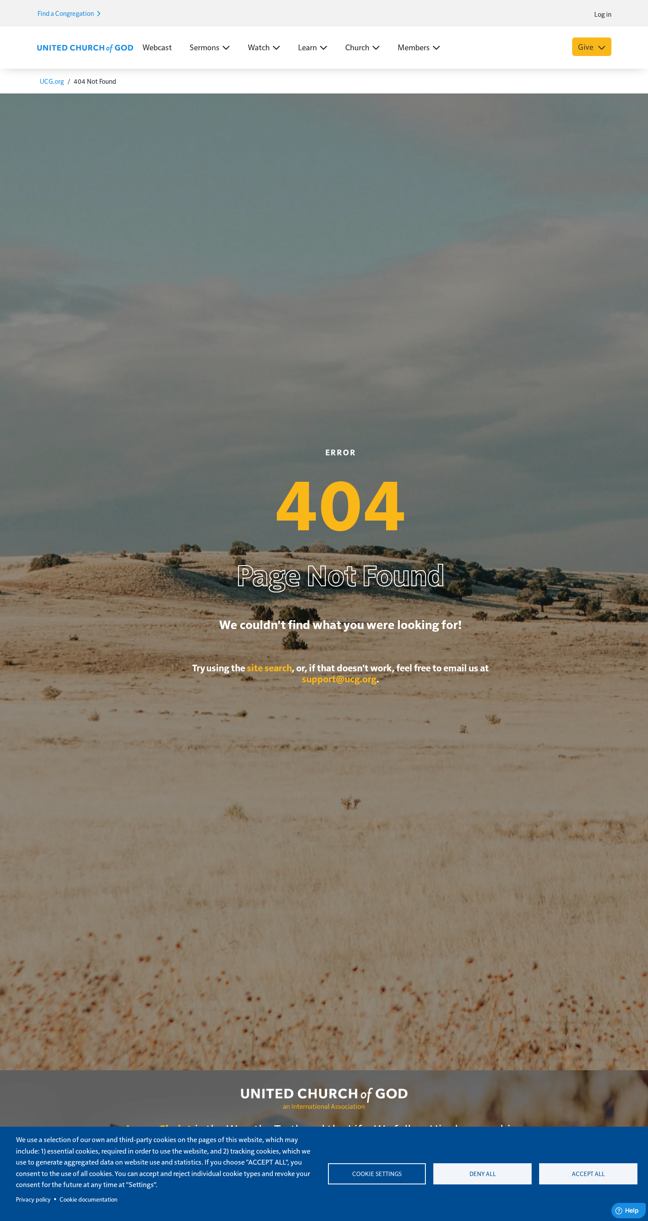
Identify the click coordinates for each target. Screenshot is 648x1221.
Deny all (482, 1173)
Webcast (157, 47)
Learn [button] (307, 47)
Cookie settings (377, 1173)
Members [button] (414, 47)
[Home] (85, 47)
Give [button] (586, 46)
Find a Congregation (66, 13)
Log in (602, 14)
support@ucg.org (339, 679)
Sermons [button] (205, 47)
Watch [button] (259, 47)
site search (269, 668)
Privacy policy (33, 1199)
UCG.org (52, 81)
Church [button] (357, 47)
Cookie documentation (88, 1199)
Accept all (588, 1173)
